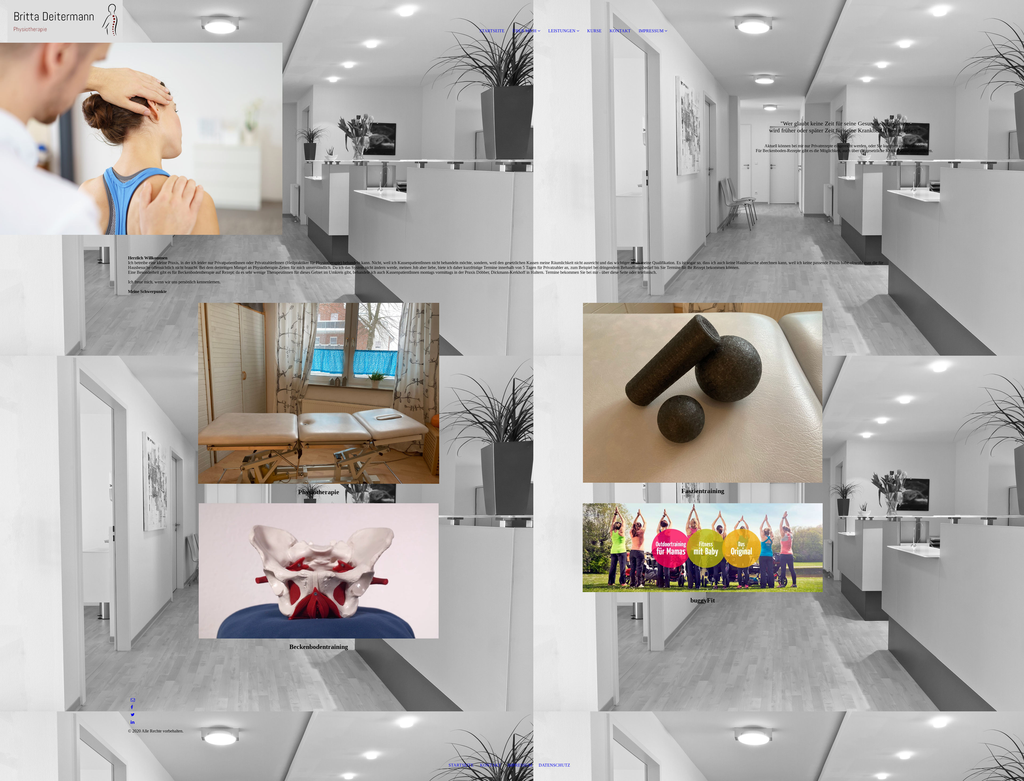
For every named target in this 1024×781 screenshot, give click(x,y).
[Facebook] (132, 707)
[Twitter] (133, 714)
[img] (61, 21)
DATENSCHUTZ (554, 765)
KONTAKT (620, 31)
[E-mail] (133, 699)
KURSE (594, 31)
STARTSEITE (492, 31)
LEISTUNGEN (561, 31)
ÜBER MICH (525, 31)
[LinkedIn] (132, 722)
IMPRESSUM (651, 31)
